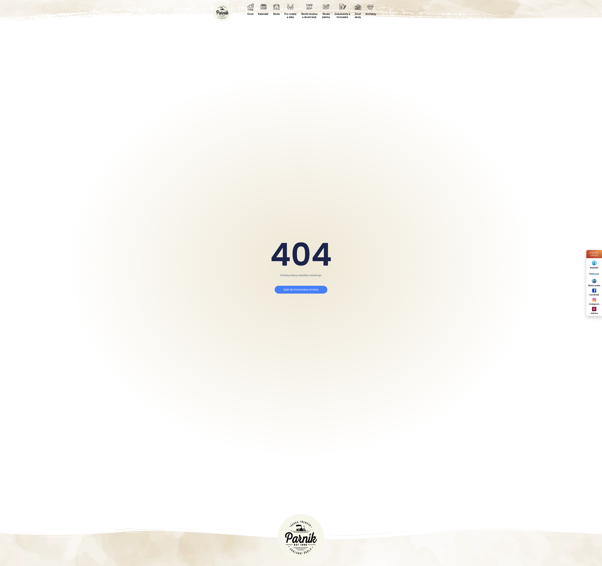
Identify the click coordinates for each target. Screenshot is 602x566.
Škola (276, 14)
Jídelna (594, 313)
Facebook (594, 295)
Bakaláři (594, 267)
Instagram (594, 304)
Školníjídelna (326, 16)
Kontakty (371, 14)
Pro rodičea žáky (290, 16)
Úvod (250, 14)
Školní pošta (594, 285)
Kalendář (263, 14)
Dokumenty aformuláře (342, 16)
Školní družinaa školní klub (309, 16)
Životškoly (358, 16)
